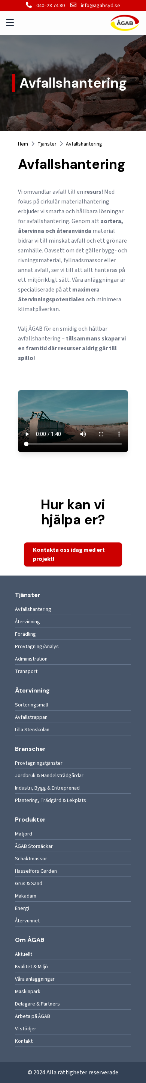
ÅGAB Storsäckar (34, 846)
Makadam (25, 896)
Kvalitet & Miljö (31, 967)
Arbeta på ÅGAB (32, 1016)
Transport (26, 671)
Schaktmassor (31, 859)
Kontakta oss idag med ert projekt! (69, 554)
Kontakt (24, 1041)
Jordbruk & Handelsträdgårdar (49, 775)
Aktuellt (23, 954)
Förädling (25, 634)
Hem (23, 144)
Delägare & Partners (37, 1004)
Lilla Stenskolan (32, 730)
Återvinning (27, 622)
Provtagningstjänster (39, 763)
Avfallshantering (33, 609)
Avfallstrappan (31, 717)
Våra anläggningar (35, 979)
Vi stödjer (25, 1029)
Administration (31, 659)
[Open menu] (10, 23)
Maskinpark (27, 991)
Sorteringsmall (31, 705)
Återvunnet (27, 921)
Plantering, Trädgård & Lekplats (50, 800)
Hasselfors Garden (36, 871)
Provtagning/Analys (37, 646)
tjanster (47, 144)
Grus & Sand (28, 883)
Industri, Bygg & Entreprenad (47, 788)
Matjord (23, 834)
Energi (22, 908)
